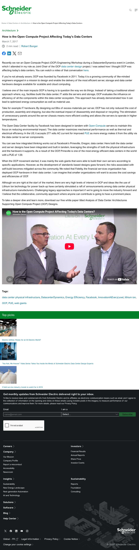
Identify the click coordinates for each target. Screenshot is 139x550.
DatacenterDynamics (52, 297)
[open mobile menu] (136, 10)
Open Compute (97, 125)
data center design (71, 66)
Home (4, 23)
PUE (87, 133)
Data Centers (13, 23)
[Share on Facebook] (4, 54)
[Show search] (130, 10)
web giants (20, 303)
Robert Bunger (29, 46)
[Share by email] (20, 54)
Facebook (91, 297)
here (85, 70)
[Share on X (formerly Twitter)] (14, 54)
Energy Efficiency (75, 297)
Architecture (26, 23)
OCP (4, 303)
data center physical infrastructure (21, 297)
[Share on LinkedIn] (9, 54)
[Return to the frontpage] (15, 10)
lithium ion (130, 297)
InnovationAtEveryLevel (111, 297)
